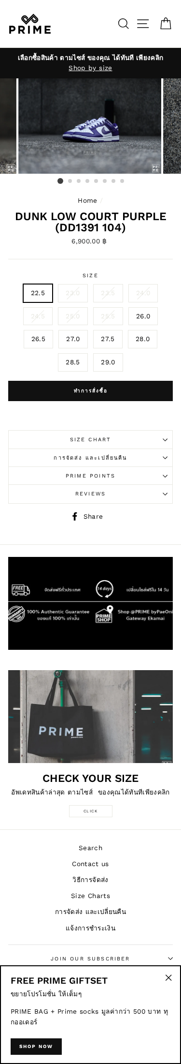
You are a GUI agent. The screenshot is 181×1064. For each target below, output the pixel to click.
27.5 (107, 339)
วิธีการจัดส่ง (90, 880)
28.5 (73, 362)
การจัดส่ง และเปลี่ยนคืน (90, 458)
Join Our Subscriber (90, 959)
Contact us (90, 864)
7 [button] (113, 181)
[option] (90, 63)
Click (91, 811)
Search (90, 848)
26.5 (38, 339)
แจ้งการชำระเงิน (90, 928)
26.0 (143, 316)
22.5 (38, 293)
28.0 (143, 339)
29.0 (108, 362)
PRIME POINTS (90, 476)
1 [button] (60, 181)
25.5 (108, 316)
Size (90, 275)
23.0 (73, 293)
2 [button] (70, 181)
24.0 (143, 293)
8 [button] (122, 181)
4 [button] (87, 181)
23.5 (108, 293)
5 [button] (96, 181)
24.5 (38, 316)
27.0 (73, 339)
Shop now (36, 1046)
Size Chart (90, 439)
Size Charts (90, 895)
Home (87, 200)
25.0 (73, 316)
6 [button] (105, 181)
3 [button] (79, 181)
